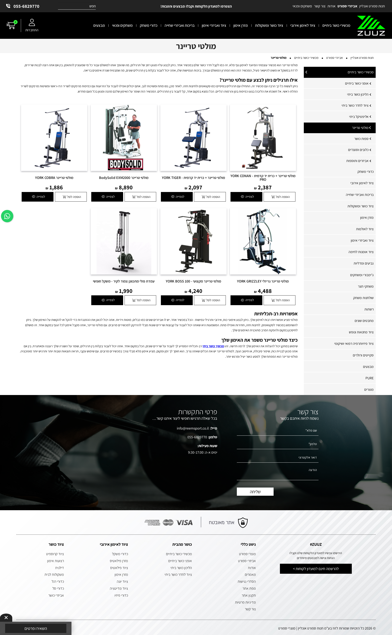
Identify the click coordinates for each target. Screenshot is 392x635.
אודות (252, 567)
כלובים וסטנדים (358, 149)
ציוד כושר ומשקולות (360, 206)
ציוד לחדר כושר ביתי (355, 105)
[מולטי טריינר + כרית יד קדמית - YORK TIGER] (193, 138)
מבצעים (368, 366)
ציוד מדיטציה (119, 588)
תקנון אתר (249, 595)
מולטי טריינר (360, 127)
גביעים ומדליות (364, 263)
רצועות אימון (55, 560)
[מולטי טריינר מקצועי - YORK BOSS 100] (193, 241)
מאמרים (250, 574)
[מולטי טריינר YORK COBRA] (54, 138)
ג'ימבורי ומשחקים (362, 274)
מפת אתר (249, 588)
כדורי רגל (58, 581)
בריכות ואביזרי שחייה (360, 194)
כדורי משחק (365, 171)
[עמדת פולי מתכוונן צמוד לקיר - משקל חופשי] (124, 241)
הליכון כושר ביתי (358, 94)
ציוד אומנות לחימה (361, 251)
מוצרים (369, 389)
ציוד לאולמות (365, 229)
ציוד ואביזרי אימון (362, 240)
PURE (369, 378)
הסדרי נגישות (247, 581)
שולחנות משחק (363, 297)
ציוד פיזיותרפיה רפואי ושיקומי (354, 343)
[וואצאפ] (7, 216)
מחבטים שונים (364, 320)
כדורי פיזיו (121, 595)
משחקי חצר (366, 286)
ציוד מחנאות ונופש (361, 332)
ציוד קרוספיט (55, 553)
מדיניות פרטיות (245, 602)
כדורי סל (58, 588)
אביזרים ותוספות (357, 160)
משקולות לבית (54, 574)
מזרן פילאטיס (119, 560)
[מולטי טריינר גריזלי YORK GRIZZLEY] (263, 241)
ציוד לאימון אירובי (362, 183)
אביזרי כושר (56, 595)
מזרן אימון (367, 217)
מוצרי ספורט (247, 553)
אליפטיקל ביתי (359, 116)
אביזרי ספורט (247, 560)
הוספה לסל (283, 197)
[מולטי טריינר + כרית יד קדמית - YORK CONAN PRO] (263, 138)
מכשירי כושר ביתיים (361, 72)
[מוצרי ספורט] (371, 26)
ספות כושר (361, 138)
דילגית (59, 567)
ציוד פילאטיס (119, 567)
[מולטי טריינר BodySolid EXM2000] (124, 138)
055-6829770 (26, 6)
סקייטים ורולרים (363, 355)
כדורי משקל (120, 553)
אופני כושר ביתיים (357, 83)
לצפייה (249, 196)
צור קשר (250, 609)
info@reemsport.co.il (193, 428)
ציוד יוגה (122, 581)
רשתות (369, 309)
